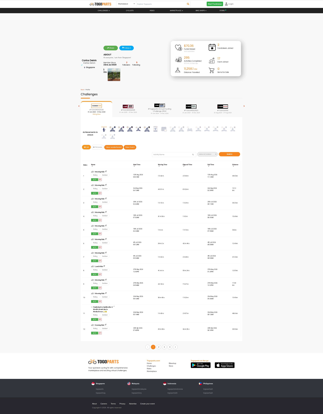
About (94, 404)
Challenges (103, 10)
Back (82, 90)
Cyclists (129, 10)
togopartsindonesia (175, 389)
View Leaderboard (114, 147)
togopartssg (100, 393)
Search (229, 154)
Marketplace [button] (176, 10)
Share (111, 48)
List (87, 147)
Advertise (133, 404)
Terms (113, 404)
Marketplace (152, 371)
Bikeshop (172, 363)
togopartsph (208, 389)
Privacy (122, 404)
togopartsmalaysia (139, 389)
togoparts (99, 389)
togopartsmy (137, 393)
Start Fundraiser (215, 4)
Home (149, 363)
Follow (127, 48)
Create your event (147, 404)
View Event (130, 147)
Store (171, 366)
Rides (152, 10)
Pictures (98, 147)
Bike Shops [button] (200, 10)
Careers (104, 404)
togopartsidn (173, 393)
